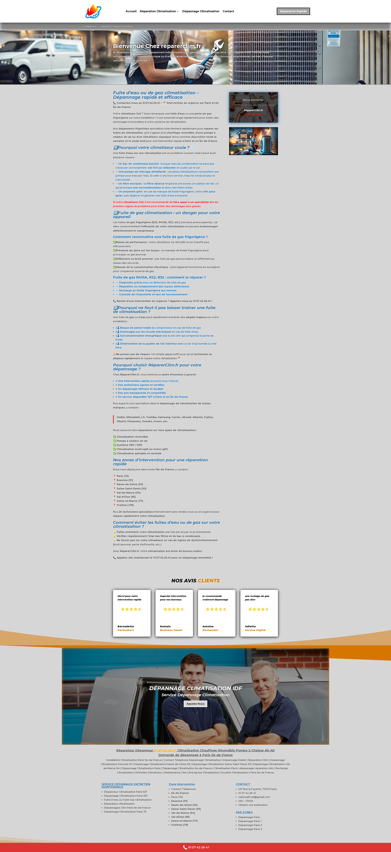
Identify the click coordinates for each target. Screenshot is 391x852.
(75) (180, 797)
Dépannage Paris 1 (250, 821)
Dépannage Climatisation (200, 11)
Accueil (131, 11)
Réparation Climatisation (158, 11)
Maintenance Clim (175, 772)
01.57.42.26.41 (253, 114)
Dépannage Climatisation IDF (195, 688)
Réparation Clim (258, 760)
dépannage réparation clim (256, 768)
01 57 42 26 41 (247, 793)
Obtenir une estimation (253, 805)
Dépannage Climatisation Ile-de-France (187, 768)
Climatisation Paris (226, 768)
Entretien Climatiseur (149, 772)
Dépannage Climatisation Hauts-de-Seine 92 (162, 764)
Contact (228, 11)
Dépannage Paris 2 (250, 825)
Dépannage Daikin (235, 760)
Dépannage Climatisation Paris (141, 768)
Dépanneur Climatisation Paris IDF (125, 791)
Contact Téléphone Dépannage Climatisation (192, 760)
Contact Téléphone (183, 789)
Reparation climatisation (119, 803)
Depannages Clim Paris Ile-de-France (127, 807)
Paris (174, 797)
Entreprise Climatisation (204, 772)
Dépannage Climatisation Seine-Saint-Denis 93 (221, 764)
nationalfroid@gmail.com (254, 797)
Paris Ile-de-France (262, 772)
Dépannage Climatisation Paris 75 (125, 811)
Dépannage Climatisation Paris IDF (126, 795)
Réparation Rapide (293, 11)
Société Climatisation (235, 772)
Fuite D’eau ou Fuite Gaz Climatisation (128, 799)
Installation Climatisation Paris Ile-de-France (134, 760)
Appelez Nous (195, 703)
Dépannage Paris (249, 817)
